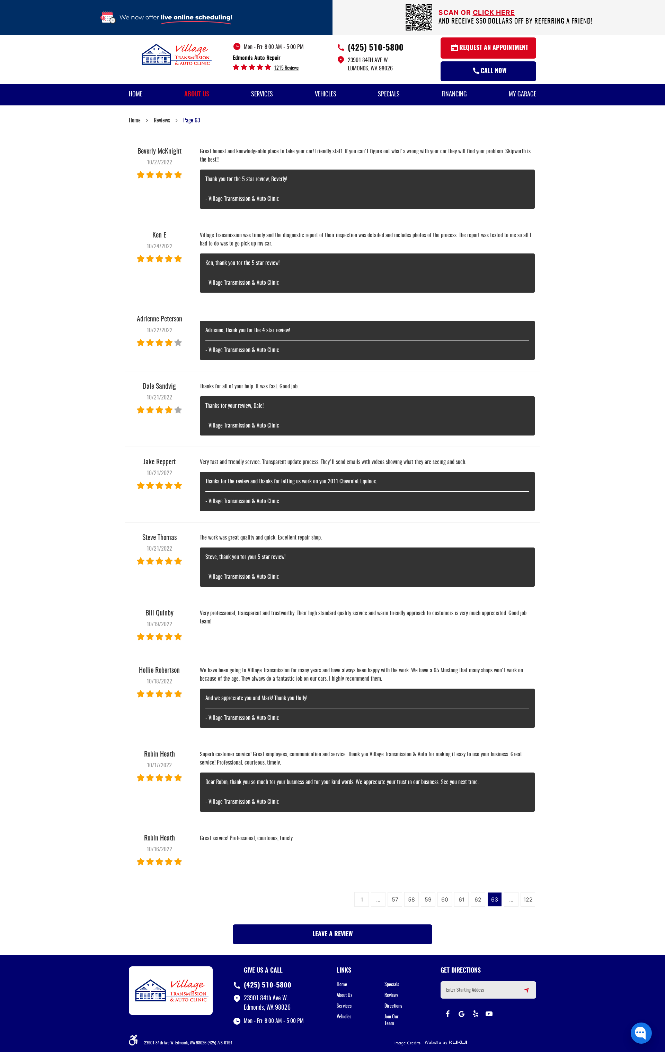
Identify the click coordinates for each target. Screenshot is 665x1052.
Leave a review (332, 934)
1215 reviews (286, 68)
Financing (454, 95)
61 (461, 899)
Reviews (162, 120)
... (378, 899)
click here (494, 12)
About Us (196, 95)
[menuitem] (135, 95)
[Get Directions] (522, 993)
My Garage (522, 95)
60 (444, 899)
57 (395, 899)
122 (528, 899)
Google (461, 1014)
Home (135, 95)
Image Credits (407, 1043)
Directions (393, 1006)
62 (478, 899)
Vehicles (325, 95)
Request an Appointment (493, 48)
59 (428, 899)
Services (262, 95)
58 (411, 899)
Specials (389, 95)
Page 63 (191, 120)
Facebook (447, 1014)
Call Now (494, 71)
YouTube (489, 1014)
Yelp (475, 1014)
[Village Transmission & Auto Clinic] (177, 54)
